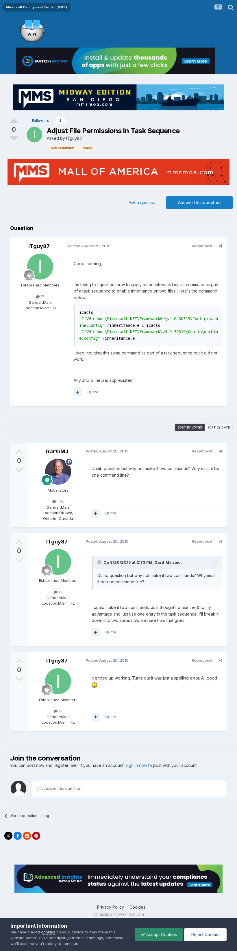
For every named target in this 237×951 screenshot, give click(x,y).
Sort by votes (190, 427)
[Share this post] (220, 246)
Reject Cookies (205, 934)
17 (42, 296)
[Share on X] (8, 836)
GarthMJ (57, 451)
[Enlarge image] (94, 684)
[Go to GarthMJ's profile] (58, 472)
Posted (89, 246)
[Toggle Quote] (100, 562)
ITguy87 (74, 138)
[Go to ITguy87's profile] (34, 134)
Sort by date (219, 427)
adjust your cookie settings (78, 937)
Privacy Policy (110, 907)
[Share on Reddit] (27, 836)
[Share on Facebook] (18, 836)
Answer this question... (62, 788)
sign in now (136, 765)
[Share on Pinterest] (36, 836)
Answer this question (199, 202)
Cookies (137, 907)
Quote (92, 392)
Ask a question (143, 202)
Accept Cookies (161, 934)
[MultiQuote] (78, 392)
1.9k (60, 501)
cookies (48, 932)
